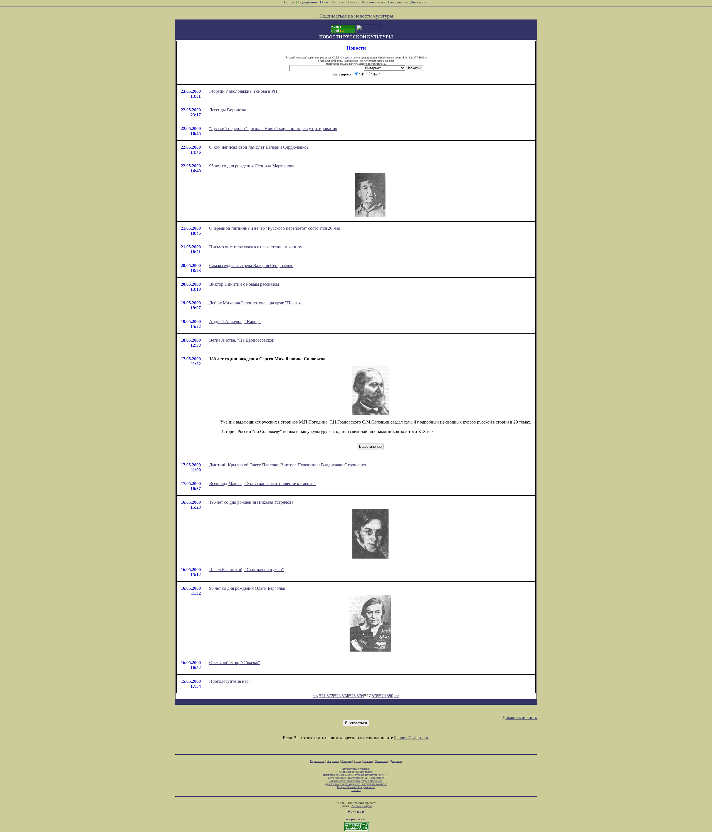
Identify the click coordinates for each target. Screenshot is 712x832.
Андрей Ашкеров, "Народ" (235, 321)
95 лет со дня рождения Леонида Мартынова (251, 165)
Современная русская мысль (356, 771)
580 (390, 695)
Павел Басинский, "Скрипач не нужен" (246, 569)
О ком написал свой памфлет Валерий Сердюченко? (258, 147)
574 (345, 695)
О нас (324, 2)
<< (315, 695)
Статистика (381, 761)
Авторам (347, 761)
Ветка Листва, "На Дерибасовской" (242, 340)
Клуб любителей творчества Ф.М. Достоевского (356, 777)
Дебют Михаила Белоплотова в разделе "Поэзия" (256, 302)
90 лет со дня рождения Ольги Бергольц (247, 588)
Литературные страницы (356, 768)
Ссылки (368, 761)
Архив (357, 761)
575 (352, 695)
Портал (289, 2)
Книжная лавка (373, 2)
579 (382, 695)
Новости (353, 2)
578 (375, 695)
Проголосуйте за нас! (229, 681)
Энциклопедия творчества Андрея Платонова (356, 780)
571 (322, 695)
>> (396, 695)
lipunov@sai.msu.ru (411, 737)
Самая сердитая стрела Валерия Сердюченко (251, 265)
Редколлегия (317, 761)
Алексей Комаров (361, 805)
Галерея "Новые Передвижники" (356, 787)
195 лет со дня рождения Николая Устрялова (251, 502)
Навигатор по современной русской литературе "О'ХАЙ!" (356, 774)
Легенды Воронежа (227, 109)
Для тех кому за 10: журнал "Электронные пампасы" (356, 783)
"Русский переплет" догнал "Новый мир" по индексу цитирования (273, 128)
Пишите (337, 2)
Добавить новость (520, 717)
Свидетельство (349, 57)
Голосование (398, 2)
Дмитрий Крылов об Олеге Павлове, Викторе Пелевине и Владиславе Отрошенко (287, 465)
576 (360, 695)
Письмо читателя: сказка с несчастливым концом (256, 246)
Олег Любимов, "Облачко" (234, 662)
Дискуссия (419, 2)
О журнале (333, 761)
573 (337, 695)
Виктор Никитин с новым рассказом (244, 284)
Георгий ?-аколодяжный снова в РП (243, 91)
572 (330, 695)
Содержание (308, 2)
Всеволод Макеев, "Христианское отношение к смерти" (262, 483)
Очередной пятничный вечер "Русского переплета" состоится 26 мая (274, 228)
